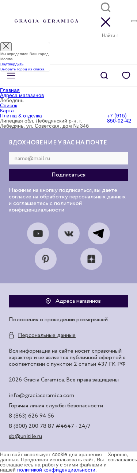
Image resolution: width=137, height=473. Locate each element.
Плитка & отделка (21, 115)
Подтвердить (11, 63)
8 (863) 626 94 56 (31, 416)
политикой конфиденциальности (56, 469)
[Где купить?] (134, 21)
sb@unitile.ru (25, 436)
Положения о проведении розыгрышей (58, 320)
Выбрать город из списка (22, 68)
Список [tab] (8, 105)
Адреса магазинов (78, 301)
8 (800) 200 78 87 (31, 426)
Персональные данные (47, 335)
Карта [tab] (7, 110)
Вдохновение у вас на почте (58, 143)
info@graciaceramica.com (41, 396)
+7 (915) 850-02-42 (119, 118)
